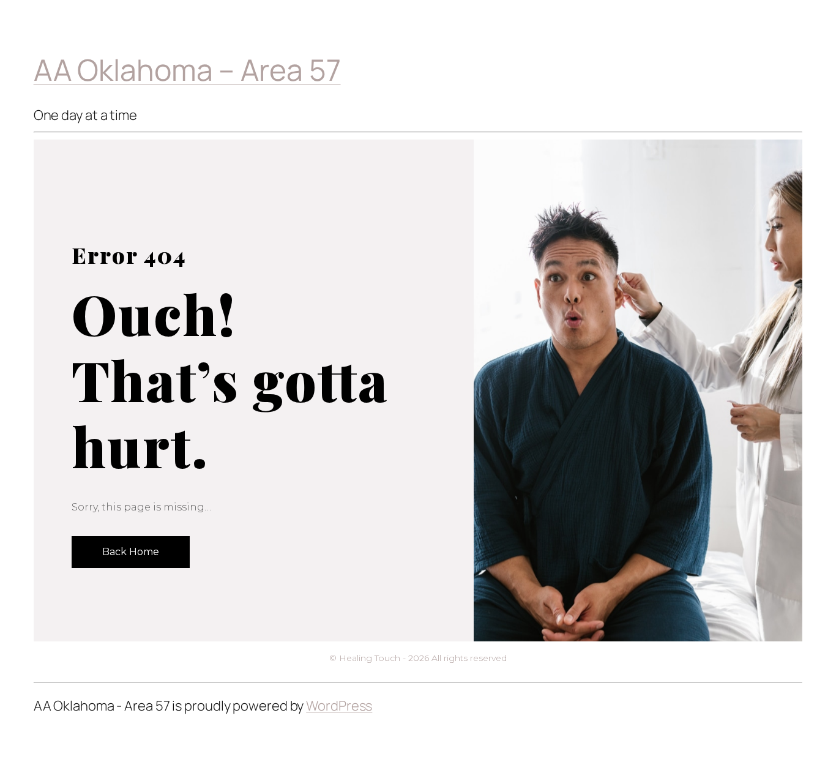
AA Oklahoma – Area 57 (187, 69)
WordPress (339, 706)
